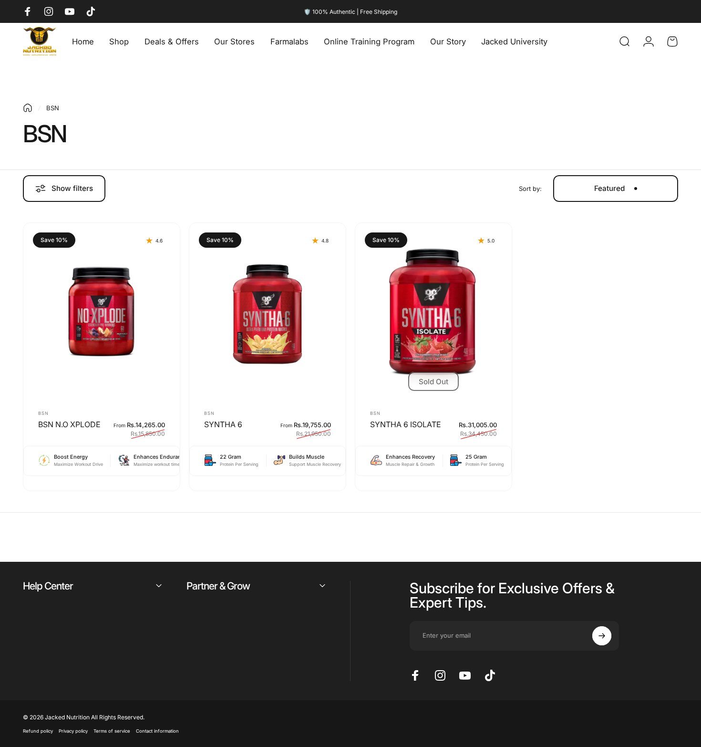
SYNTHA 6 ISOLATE (405, 424)
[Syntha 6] (267, 311)
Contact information (157, 731)
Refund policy (38, 731)
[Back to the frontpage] (27, 108)
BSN (43, 413)
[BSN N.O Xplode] (101, 311)
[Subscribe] (601, 635)
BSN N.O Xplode (69, 424)
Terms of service (111, 731)
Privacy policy (73, 731)
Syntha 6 (223, 424)
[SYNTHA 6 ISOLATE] (433, 311)
